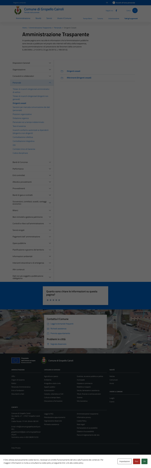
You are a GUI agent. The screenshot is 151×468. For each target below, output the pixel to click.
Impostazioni (124, 461)
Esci (136, 461)
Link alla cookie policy (74, 462)
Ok (144, 461)
